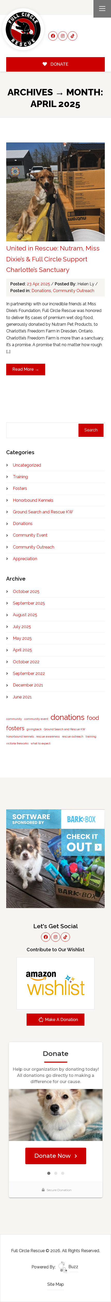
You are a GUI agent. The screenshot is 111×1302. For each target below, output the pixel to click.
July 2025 (22, 626)
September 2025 (29, 603)
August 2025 (25, 614)
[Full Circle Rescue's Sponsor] (55, 858)
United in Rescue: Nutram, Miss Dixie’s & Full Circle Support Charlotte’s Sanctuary (53, 259)
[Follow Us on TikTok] (72, 36)
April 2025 (22, 650)
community (14, 718)
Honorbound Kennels (33, 500)
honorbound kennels (20, 736)
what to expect (40, 743)
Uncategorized (27, 465)
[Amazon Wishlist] (55, 983)
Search (91, 430)
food (93, 717)
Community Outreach (73, 290)
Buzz (72, 1266)
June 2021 (22, 697)
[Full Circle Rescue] (23, 29)
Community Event (30, 535)
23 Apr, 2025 (39, 283)
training (91, 736)
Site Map (55, 1284)
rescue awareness (48, 736)
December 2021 (28, 685)
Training (20, 476)
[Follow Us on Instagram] (62, 36)
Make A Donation (61, 1019)
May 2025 (22, 638)
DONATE (59, 64)
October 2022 (26, 661)
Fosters (20, 488)
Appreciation (25, 558)
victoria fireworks (17, 743)
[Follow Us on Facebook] (53, 36)
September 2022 (29, 673)
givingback (34, 729)
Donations (41, 290)
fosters (15, 728)
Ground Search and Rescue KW (43, 511)
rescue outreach (72, 736)
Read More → (25, 369)
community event (36, 718)
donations (67, 717)
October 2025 (26, 591)
